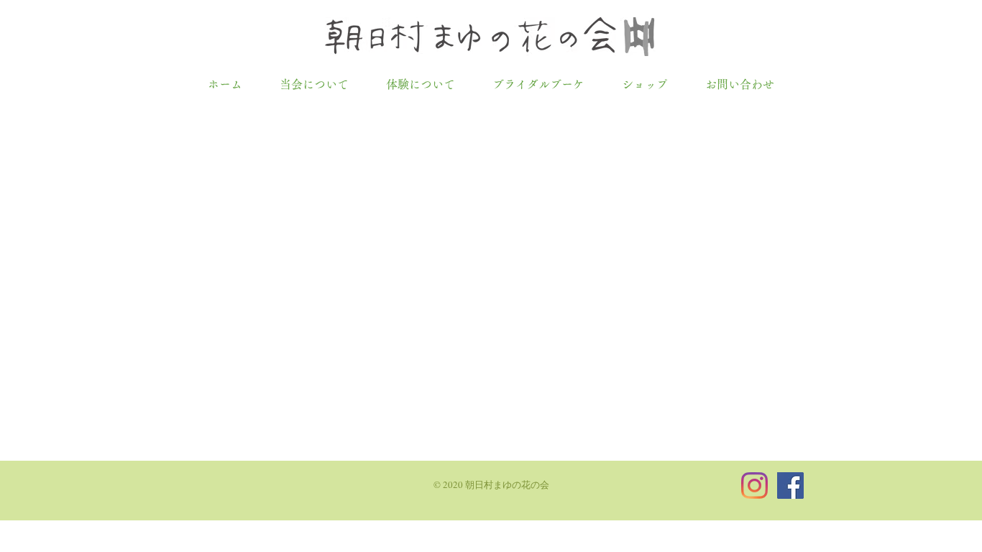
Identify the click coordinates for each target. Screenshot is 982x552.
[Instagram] (754, 485)
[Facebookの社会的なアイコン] (790, 485)
